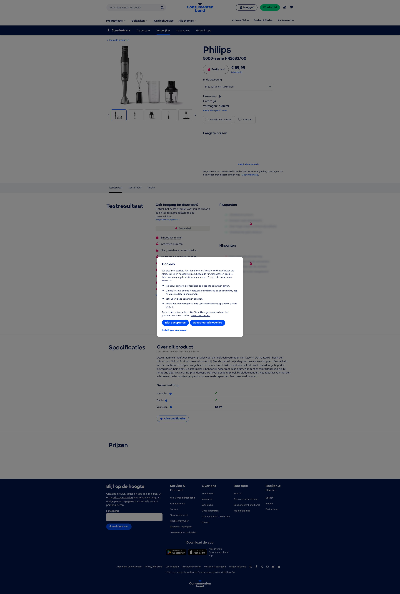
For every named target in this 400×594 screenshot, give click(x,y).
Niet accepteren (175, 322)
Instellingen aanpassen (174, 330)
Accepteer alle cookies (207, 322)
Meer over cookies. (200, 315)
